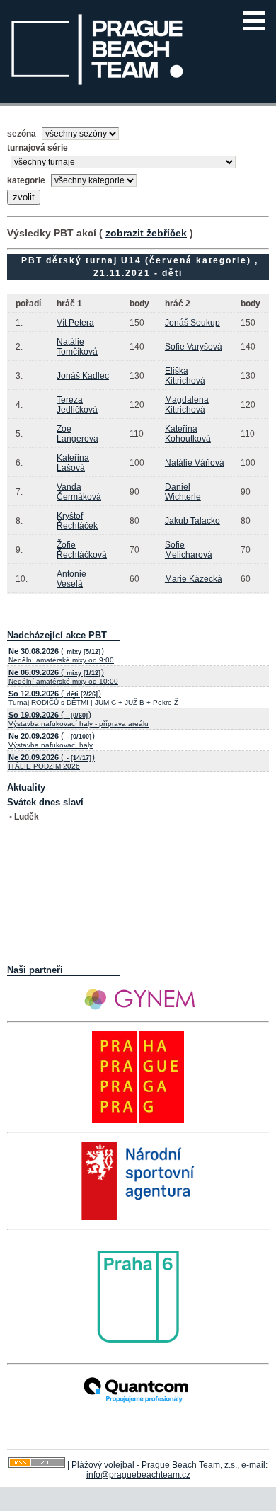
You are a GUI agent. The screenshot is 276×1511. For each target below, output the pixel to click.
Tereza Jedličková (77, 405)
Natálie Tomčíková (77, 347)
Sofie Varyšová (193, 347)
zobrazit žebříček (146, 233)
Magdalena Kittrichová (187, 405)
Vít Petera (75, 323)
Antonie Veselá (71, 579)
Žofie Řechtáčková (82, 550)
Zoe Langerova (77, 434)
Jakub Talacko (192, 521)
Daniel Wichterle (183, 492)
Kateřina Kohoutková (188, 434)
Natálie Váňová (194, 463)
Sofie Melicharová (188, 550)
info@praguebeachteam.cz (138, 1475)
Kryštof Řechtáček (77, 521)
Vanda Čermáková (79, 492)
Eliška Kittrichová (185, 376)
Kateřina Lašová (73, 463)
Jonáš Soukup (192, 323)
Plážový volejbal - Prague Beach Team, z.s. (154, 1465)
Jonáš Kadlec (83, 376)
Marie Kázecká (193, 579)
